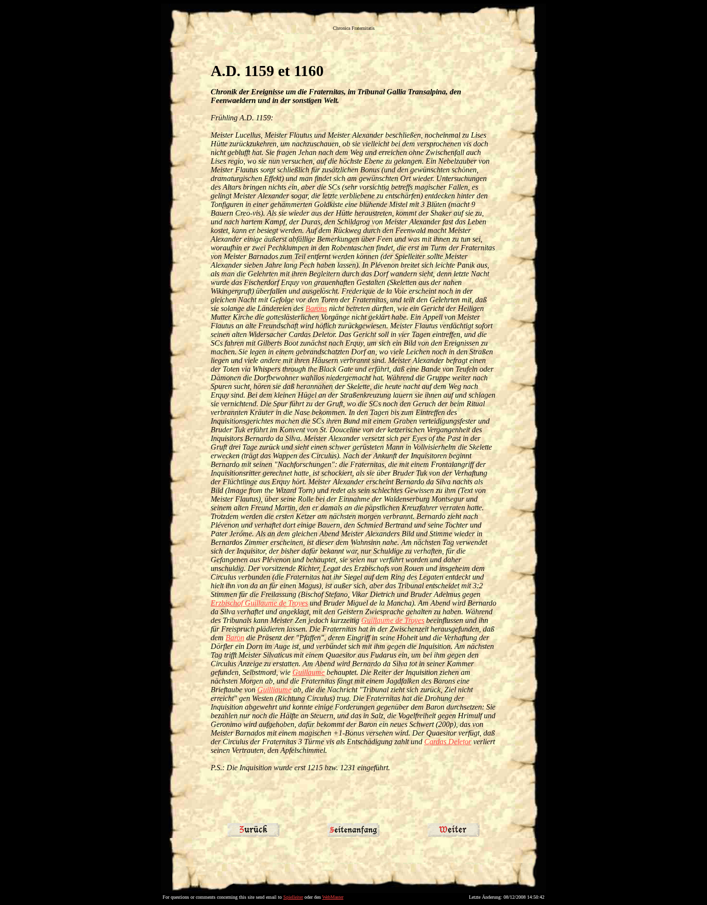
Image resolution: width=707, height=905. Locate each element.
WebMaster (332, 897)
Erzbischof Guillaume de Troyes (259, 603)
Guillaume (308, 672)
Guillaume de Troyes (392, 620)
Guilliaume (274, 689)
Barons (316, 308)
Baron (235, 638)
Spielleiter (293, 897)
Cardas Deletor (447, 741)
